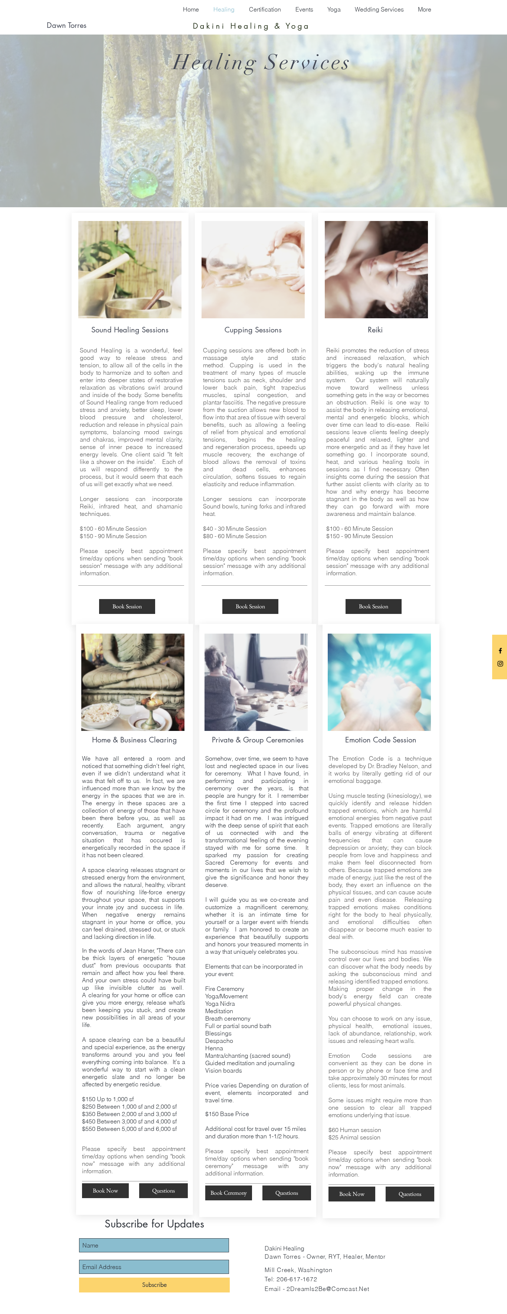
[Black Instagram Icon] (500, 663)
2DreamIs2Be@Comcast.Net (328, 1288)
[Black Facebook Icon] (500, 650)
